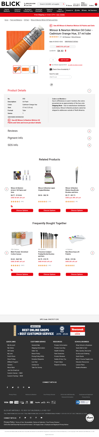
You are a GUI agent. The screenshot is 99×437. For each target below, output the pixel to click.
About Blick (11, 367)
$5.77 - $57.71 (70, 195)
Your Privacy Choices (49, 394)
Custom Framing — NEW (15, 376)
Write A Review (76, 37)
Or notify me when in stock (75, 65)
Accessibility (28, 422)
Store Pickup (11, 359)
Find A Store (11, 356)
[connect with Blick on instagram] (18, 389)
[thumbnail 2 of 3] (25, 69)
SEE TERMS (61, 15)
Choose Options (22, 210)
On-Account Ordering (82, 353)
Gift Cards (10, 351)
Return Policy (36, 353)
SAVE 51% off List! (62, 47)
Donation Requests (38, 359)
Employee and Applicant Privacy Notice (86, 396)
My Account (11, 345)
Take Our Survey (37, 367)
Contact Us (35, 365)
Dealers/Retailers (81, 367)
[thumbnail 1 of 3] (17, 69)
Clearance (93, 10)
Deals (85, 10)
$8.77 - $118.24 (16, 195)
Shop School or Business (84, 345)
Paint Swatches (59, 353)
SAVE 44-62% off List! (45, 261)
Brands (68, 10)
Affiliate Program (12, 362)
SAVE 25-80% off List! (18, 261)
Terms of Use (20, 422)
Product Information (60, 345)
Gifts (78, 10)
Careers (9, 365)
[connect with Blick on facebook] (7, 389)
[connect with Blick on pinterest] (24, 389)
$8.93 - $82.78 (43, 195)
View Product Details (71, 41)
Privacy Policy (12, 394)
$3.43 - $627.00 (16, 259)
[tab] (49, 90)
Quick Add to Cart (81, 348)
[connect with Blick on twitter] (13, 389)
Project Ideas (58, 362)
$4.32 (60, 51)
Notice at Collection (31, 394)
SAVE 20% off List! (71, 261)
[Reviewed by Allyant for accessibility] (89, 418)
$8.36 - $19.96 (70, 259)
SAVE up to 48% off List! (73, 198)
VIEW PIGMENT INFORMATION (16, 117)
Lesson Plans (80, 365)
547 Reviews (66, 37)
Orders (91, 5)
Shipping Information (38, 348)
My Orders (10, 348)
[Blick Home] (11, 4)
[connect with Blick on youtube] (29, 389)
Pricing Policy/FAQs (38, 356)
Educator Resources (82, 362)
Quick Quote (80, 356)
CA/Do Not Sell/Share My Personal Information (68, 396)
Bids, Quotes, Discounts (83, 351)
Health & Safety (59, 351)
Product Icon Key (59, 348)
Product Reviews (59, 356)
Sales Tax (35, 351)
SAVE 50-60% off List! (18, 198)
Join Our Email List (13, 370)
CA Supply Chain (39, 424)
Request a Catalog (60, 365)
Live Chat (34, 362)
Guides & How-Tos (60, 359)
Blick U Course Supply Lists (84, 359)
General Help (36, 345)
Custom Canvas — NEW (14, 373)
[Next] (92, 189)
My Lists (10, 353)
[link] (28, 5)
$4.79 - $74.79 (43, 259)
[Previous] (7, 189)
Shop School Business (84, 4)
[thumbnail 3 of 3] (34, 69)
